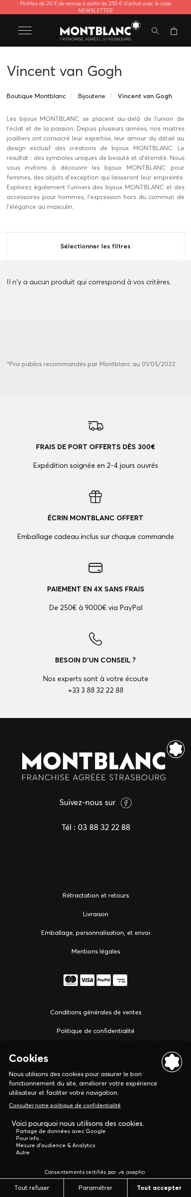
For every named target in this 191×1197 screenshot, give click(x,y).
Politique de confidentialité (96, 1031)
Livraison (95, 914)
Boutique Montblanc (36, 96)
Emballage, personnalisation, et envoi (95, 933)
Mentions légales (96, 951)
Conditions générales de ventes (95, 1012)
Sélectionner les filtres (95, 246)
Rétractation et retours (96, 895)
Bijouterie (91, 96)
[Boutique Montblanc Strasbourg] (95, 31)
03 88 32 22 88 (104, 827)
